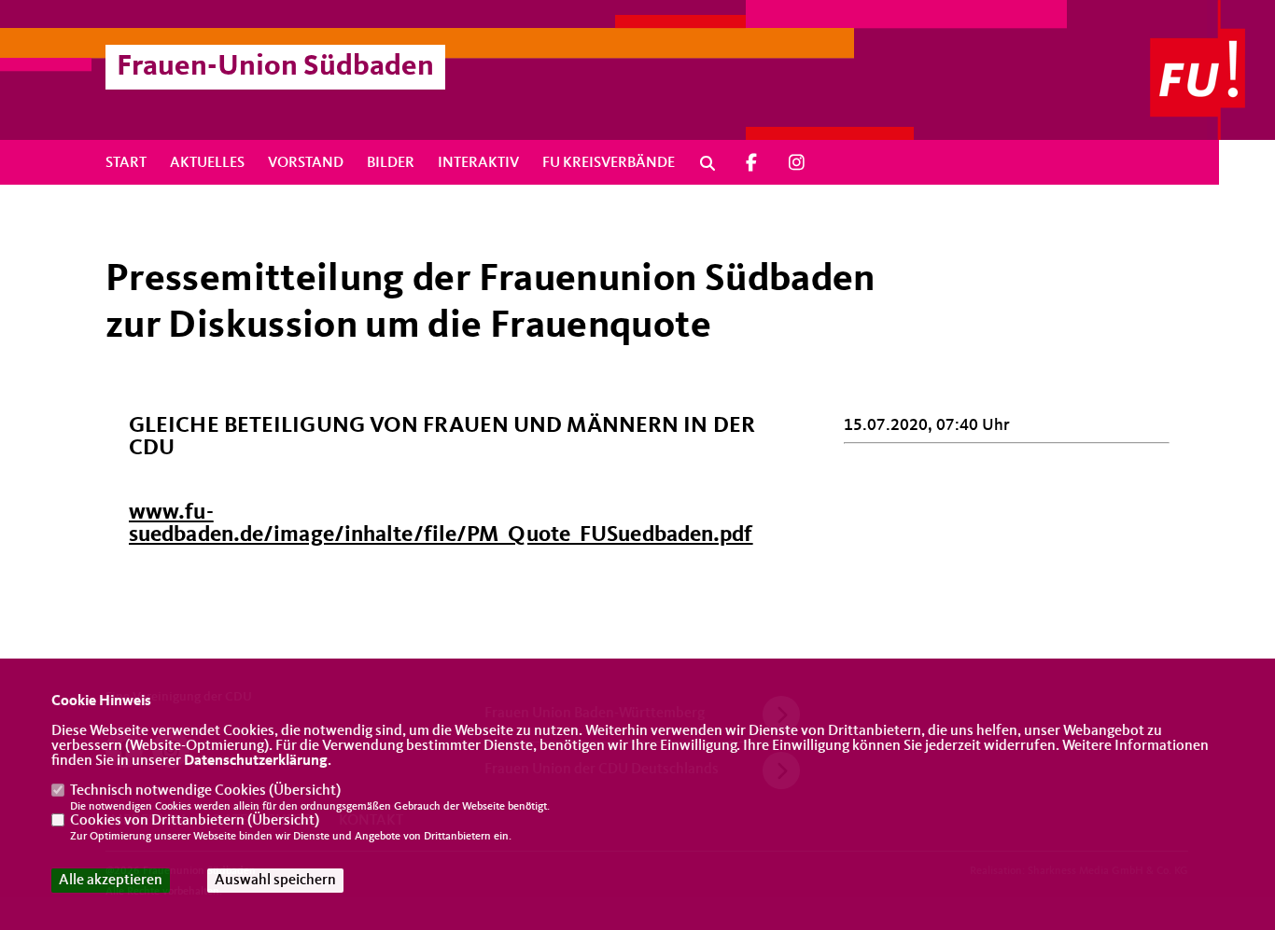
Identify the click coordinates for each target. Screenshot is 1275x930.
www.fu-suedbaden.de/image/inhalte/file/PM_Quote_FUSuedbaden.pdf (441, 524)
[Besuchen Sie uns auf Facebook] (751, 163)
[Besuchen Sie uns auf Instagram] (797, 163)
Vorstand (305, 163)
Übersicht (304, 791)
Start (126, 163)
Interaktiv (478, 163)
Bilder (390, 163)
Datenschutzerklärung (256, 761)
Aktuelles (207, 163)
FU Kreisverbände (608, 163)
